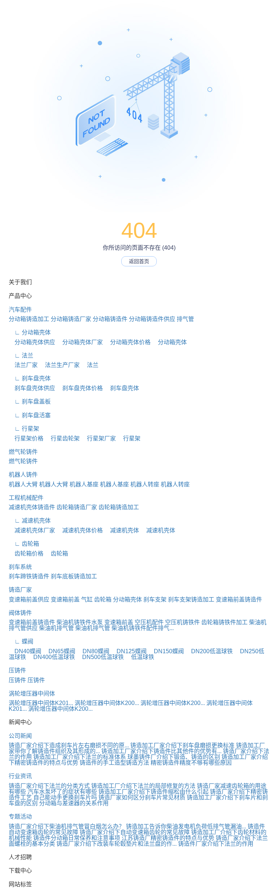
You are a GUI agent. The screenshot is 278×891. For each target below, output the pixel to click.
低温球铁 (139, 657)
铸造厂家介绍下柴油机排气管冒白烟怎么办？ (67, 826)
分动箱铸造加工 (29, 319)
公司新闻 (20, 736)
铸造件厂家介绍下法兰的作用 (215, 844)
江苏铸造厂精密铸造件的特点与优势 (168, 838)
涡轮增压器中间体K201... (41, 703)
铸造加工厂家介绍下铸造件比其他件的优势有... (161, 751)
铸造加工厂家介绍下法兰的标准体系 (79, 757)
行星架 (128, 438)
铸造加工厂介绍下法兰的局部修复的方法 (143, 786)
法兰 (89, 365)
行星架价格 (26, 438)
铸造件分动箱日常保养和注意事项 (76, 838)
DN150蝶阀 (166, 651)
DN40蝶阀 (25, 651)
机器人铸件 (23, 475)
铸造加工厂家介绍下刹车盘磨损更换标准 (182, 745)
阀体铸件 (20, 613)
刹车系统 (20, 567)
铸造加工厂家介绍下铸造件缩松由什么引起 (153, 792)
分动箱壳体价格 (127, 342)
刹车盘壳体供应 (32, 388)
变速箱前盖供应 (29, 599)
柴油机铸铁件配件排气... (142, 628)
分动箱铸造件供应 (152, 319)
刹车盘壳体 (121, 388)
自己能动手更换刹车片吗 (65, 797)
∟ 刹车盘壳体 (30, 378)
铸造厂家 (20, 590)
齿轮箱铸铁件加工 (224, 622)
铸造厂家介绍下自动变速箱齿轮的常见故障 (135, 832)
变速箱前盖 (65, 599)
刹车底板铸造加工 (74, 576)
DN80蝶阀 (93, 651)
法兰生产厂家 (59, 365)
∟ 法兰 (21, 355)
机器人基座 (84, 484)
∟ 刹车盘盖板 (30, 401)
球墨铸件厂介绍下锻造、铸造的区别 (173, 757)
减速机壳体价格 (79, 530)
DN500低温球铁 (100, 657)
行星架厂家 (98, 438)
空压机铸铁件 (182, 622)
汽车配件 (20, 310)
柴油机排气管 (56, 628)
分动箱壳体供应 (32, 342)
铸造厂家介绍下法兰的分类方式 (49, 786)
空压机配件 (149, 622)
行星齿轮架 (62, 438)
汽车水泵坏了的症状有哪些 (62, 792)
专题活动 (20, 817)
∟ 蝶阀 (21, 641)
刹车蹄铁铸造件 (29, 576)
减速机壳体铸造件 (32, 507)
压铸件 (17, 670)
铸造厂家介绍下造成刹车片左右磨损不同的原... (69, 745)
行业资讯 (20, 776)
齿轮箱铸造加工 (118, 507)
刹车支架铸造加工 (191, 599)
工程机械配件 (26, 498)
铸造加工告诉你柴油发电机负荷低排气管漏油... (186, 826)
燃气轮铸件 (23, 452)
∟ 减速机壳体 (30, 521)
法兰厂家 (23, 365)
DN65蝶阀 (59, 651)
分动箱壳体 (169, 342)
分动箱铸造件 (110, 319)
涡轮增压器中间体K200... (107, 703)
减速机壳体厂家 (32, 530)
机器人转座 (144, 484)
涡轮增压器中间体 (32, 694)
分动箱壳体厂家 (79, 342)
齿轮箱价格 (26, 553)
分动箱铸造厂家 (71, 319)
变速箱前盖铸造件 (239, 599)
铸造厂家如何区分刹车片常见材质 (141, 797)
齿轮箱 (56, 553)
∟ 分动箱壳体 (30, 332)
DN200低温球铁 (209, 651)
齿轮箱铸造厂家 (76, 507)
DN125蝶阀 (129, 651)
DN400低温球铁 (51, 657)
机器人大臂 (23, 484)
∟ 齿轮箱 (24, 544)
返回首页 (139, 261)
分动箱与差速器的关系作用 (74, 803)
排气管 (185, 319)
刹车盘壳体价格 (79, 388)
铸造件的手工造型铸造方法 (114, 763)
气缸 (87, 599)
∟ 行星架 (24, 429)
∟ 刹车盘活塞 (30, 415)
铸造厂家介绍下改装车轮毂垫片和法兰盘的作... (116, 844)
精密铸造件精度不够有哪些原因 (191, 763)
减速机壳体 (121, 530)
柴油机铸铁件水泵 (79, 622)
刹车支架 (155, 599)
